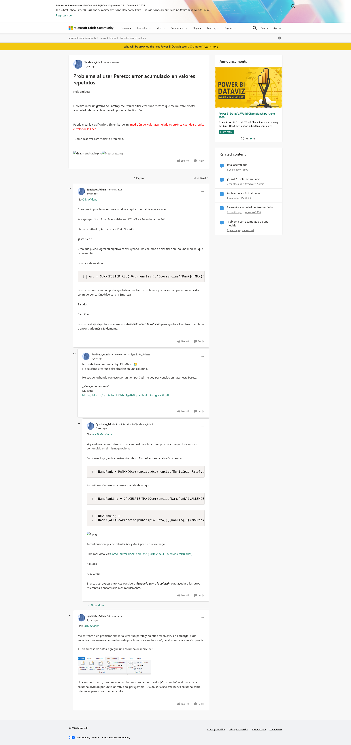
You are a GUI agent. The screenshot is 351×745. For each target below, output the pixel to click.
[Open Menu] (279, 38)
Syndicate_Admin (93, 62)
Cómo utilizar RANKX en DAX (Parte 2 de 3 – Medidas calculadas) (151, 554)
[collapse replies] (70, 189)
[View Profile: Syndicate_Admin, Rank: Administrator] (77, 64)
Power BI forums (108, 38)
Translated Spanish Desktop (133, 38)
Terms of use (259, 729)
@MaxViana (89, 199)
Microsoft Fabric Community (82, 38)
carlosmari (248, 230)
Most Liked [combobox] (201, 178)
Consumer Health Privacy (116, 737)
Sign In (277, 27)
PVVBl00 (246, 198)
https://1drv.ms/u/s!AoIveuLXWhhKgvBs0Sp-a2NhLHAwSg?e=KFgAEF (126, 395)
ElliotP (245, 169)
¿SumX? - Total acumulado (243, 179)
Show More (97, 605)
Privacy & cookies (238, 729)
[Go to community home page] (91, 28)
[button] (87, 153)
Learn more (211, 46)
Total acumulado (237, 165)
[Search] (254, 28)
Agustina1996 (253, 212)
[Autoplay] (243, 138)
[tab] (247, 138)
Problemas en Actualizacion (244, 193)
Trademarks (275, 729)
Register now (64, 15)
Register (265, 27)
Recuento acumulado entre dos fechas (251, 207)
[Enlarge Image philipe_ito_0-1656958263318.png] (141, 666)
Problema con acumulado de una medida (247, 223)
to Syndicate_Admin (139, 354)
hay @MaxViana (101, 434)
